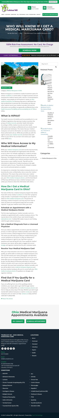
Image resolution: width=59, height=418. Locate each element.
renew (27, 292)
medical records (11, 123)
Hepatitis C (34, 388)
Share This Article (7, 299)
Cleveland (34, 344)
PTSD (32, 397)
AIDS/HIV (5, 373)
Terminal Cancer (7, 403)
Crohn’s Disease (35, 382)
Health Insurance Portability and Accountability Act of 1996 (18, 109)
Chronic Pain (34, 379)
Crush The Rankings (37, 415)
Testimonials (22, 14)
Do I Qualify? (18, 321)
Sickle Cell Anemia (7, 400)
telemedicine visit (6, 219)
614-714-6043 (4, 354)
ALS (32, 374)
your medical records (16, 135)
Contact (38, 14)
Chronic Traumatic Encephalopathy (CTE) (14, 382)
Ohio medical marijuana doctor (16, 178)
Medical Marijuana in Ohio (14, 90)
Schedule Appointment (36, 321)
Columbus (35, 347)
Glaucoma (5, 388)
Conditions (13, 14)
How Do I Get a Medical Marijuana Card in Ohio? (15, 188)
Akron (33, 338)
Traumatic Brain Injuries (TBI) (10, 406)
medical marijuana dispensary (24, 267)
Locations (7, 14)
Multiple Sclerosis (7, 394)
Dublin (34, 353)
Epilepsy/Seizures (7, 385)
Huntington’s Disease (8, 391)
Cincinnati (34, 341)
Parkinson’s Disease (36, 394)
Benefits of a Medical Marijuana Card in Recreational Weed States (51, 118)
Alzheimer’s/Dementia (9, 376)
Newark (34, 355)
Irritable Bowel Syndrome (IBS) (39, 391)
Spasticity (33, 400)
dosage (3, 245)
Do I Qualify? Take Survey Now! (50, 14)
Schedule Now (53, 1)
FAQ (18, 14)
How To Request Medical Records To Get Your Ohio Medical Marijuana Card (51, 93)
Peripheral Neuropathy (9, 397)
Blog (27, 14)
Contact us (25, 293)
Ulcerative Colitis (35, 406)
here (10, 138)
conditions (9, 95)
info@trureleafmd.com (7, 359)
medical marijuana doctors (27, 288)
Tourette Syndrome (36, 403)
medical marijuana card (14, 149)
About (2, 14)
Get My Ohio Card (12, 33)
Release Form (32, 14)
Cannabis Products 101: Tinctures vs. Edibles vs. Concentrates (51, 141)
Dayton (34, 350)
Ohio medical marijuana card (15, 198)
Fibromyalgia (34, 385)
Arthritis (33, 376)
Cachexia (5, 379)
